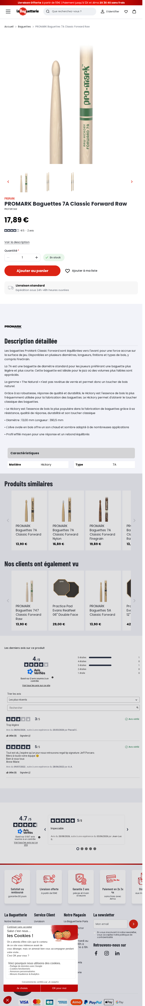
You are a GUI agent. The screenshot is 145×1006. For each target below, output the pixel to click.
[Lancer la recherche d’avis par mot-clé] (137, 708)
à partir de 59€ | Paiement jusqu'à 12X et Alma (71, 2)
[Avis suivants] (127, 829)
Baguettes (24, 26)
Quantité (10, 251)
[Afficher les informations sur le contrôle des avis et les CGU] (39, 837)
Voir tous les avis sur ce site (36, 685)
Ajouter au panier (32, 270)
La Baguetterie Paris (76, 921)
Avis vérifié (134, 719)
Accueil (8, 26)
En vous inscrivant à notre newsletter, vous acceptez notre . (117, 935)
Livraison (39, 921)
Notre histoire (12, 921)
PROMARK (9, 198)
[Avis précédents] (45, 829)
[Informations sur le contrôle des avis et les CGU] (52, 677)
